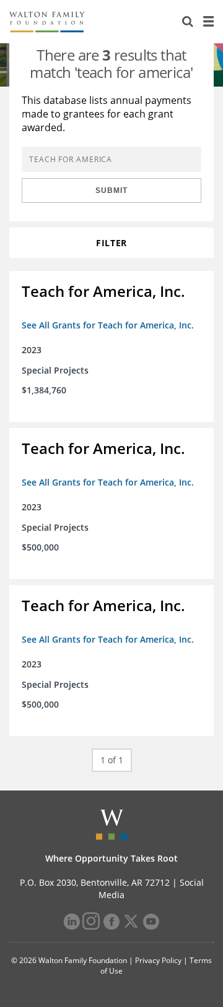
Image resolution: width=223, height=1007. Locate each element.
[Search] (187, 21)
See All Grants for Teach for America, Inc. (108, 325)
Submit (111, 190)
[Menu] (208, 21)
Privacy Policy (158, 960)
